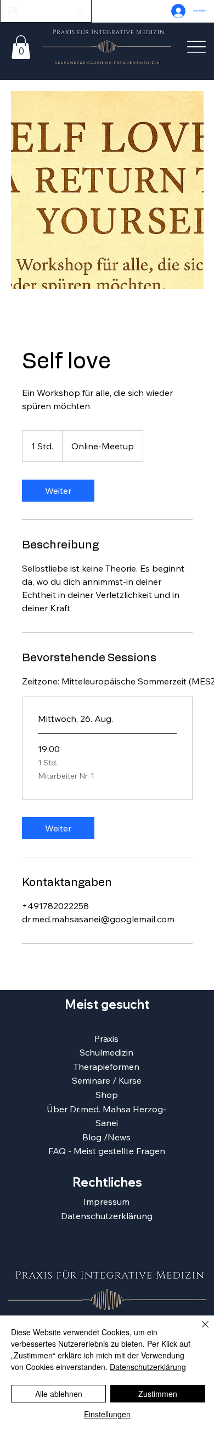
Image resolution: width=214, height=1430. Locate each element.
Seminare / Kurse (107, 1080)
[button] (21, 47)
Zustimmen (157, 1393)
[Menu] (196, 47)
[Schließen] (198, 1331)
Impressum (106, 1201)
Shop (106, 1094)
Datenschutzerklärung (107, 1215)
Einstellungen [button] (107, 1414)
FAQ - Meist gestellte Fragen (106, 1150)
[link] (58, 491)
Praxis (106, 1038)
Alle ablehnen (58, 1393)
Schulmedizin (106, 1052)
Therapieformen (106, 1066)
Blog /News (106, 1137)
